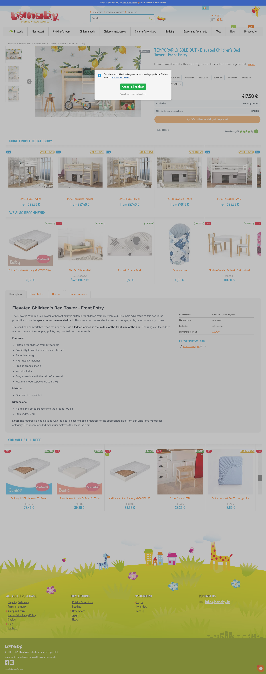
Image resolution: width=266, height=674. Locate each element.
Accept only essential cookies (133, 93)
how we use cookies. (121, 77)
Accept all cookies (133, 87)
